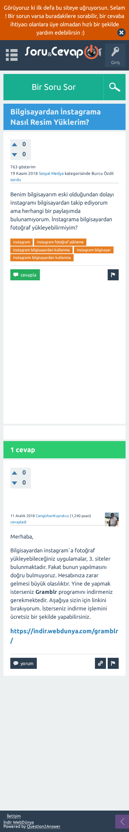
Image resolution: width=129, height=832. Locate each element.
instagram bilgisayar (94, 250)
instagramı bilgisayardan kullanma (42, 257)
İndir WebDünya (18, 822)
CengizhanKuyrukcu (52, 516)
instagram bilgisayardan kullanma (41, 250)
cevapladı (18, 522)
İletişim (14, 816)
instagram (21, 242)
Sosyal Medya (51, 173)
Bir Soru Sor (54, 87)
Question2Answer (44, 826)
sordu (15, 179)
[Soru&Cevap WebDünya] (62, 52)
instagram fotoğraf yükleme (60, 242)
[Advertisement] (64, 352)
